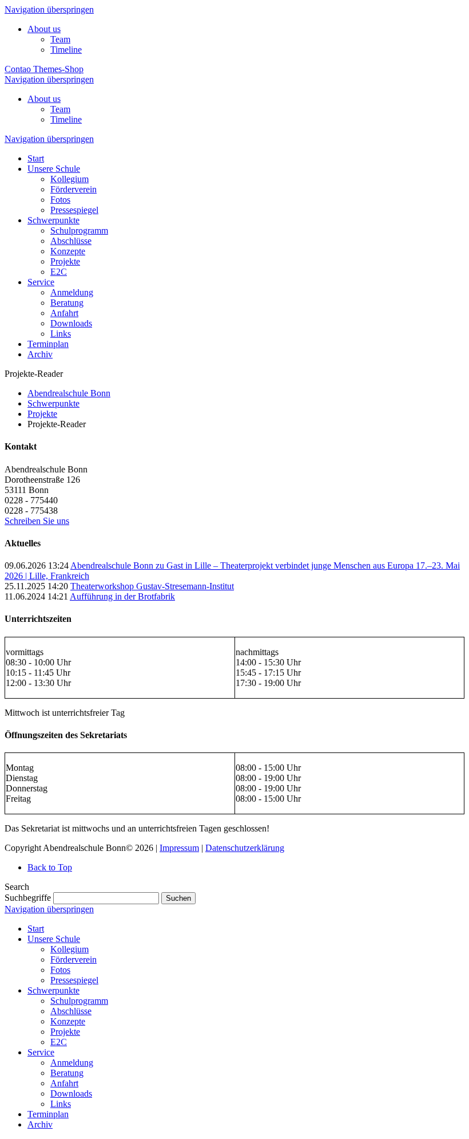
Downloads (71, 1093)
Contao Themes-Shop (44, 69)
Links (60, 1104)
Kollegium (69, 949)
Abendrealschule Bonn (68, 393)
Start (35, 928)
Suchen (178, 898)
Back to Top (49, 867)
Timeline (66, 49)
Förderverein (73, 959)
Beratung (67, 1073)
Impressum (179, 848)
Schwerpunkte (53, 403)
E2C (58, 1042)
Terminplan (48, 1114)
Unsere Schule (53, 939)
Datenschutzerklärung (244, 848)
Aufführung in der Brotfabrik (122, 596)
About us (44, 29)
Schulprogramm (79, 1001)
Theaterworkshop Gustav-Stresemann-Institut (152, 586)
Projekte (42, 414)
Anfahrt (64, 1083)
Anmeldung (71, 1062)
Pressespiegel (74, 980)
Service (40, 1052)
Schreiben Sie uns (37, 521)
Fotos (60, 970)
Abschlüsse (71, 1011)
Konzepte (67, 1021)
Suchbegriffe (28, 897)
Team (60, 39)
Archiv (40, 1124)
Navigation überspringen (49, 9)
